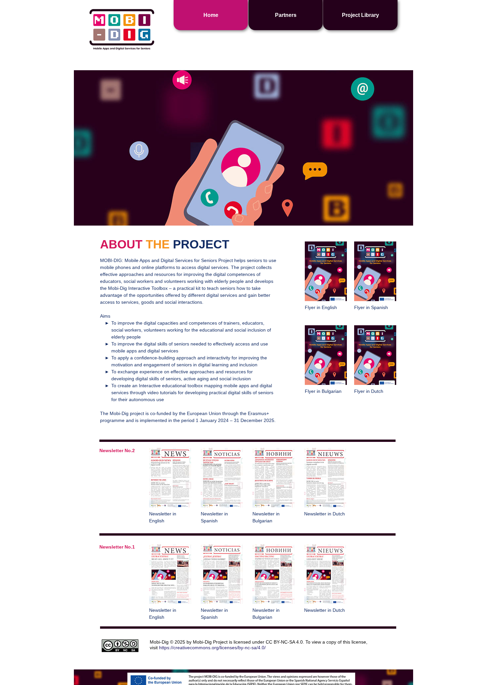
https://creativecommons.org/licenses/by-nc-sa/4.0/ (212, 647)
